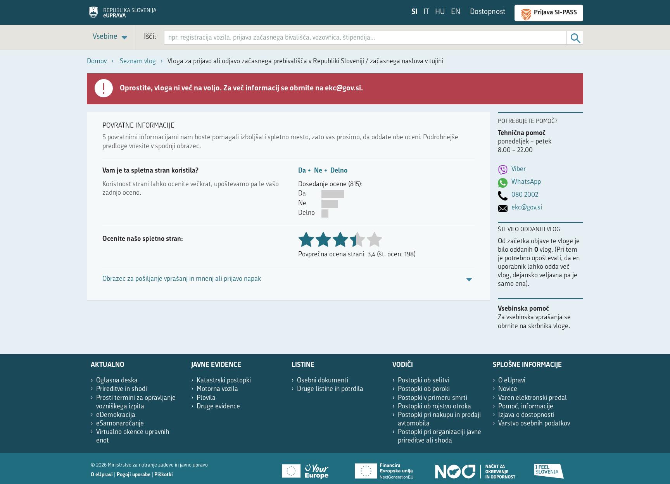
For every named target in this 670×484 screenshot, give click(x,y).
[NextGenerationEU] (385, 468)
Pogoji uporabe (133, 474)
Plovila (206, 398)
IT (426, 12)
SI (414, 12)
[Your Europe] (308, 468)
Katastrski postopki (224, 380)
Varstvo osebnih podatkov (534, 423)
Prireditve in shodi (121, 389)
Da (302, 171)
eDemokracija (115, 415)
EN (455, 12)
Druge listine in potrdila (330, 389)
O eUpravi (511, 380)
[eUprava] (122, 15)
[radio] (357, 240)
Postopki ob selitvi (423, 380)
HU (440, 12)
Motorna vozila (217, 389)
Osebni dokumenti (322, 380)
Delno (338, 171)
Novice (507, 389)
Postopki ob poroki (424, 389)
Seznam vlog (138, 61)
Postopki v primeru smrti (432, 398)
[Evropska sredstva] (549, 468)
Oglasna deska (117, 380)
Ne (318, 171)
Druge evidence (218, 406)
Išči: (150, 37)
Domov (97, 61)
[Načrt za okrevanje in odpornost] (474, 468)
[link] (111, 37)
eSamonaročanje (120, 423)
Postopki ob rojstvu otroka (434, 406)
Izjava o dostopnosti (526, 415)
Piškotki (163, 474)
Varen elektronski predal (532, 398)
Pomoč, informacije (525, 406)
